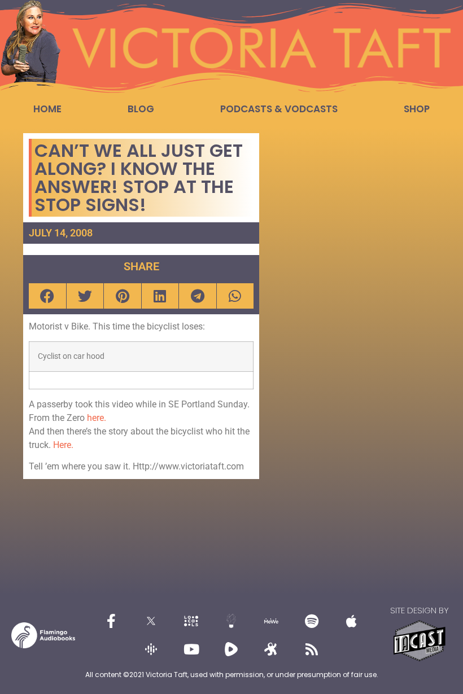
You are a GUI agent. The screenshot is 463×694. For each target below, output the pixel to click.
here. (96, 417)
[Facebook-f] (111, 621)
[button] (47, 296)
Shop (417, 109)
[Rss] (312, 649)
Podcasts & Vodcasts (279, 109)
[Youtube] (191, 649)
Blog (141, 109)
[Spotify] (312, 621)
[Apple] (352, 621)
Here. (63, 445)
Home (47, 109)
